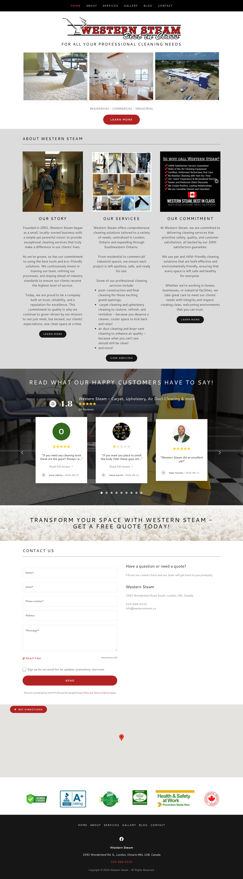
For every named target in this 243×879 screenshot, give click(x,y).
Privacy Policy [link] (82, 692)
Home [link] (75, 5)
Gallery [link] (131, 5)
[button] (24, 658)
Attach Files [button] (33, 658)
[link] (121, 27)
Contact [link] (165, 5)
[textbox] (70, 573)
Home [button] (82, 825)
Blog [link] (148, 5)
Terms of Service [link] (102, 692)
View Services (121, 358)
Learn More (121, 119)
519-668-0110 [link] (136, 604)
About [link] (91, 5)
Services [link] (110, 5)
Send (70, 680)
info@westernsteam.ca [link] (141, 608)
